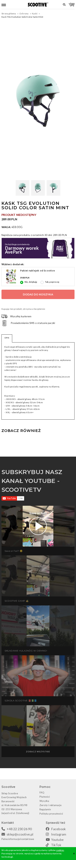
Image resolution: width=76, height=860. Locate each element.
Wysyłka (44, 800)
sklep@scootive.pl (20, 834)
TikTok (56, 845)
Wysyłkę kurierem (20, 316)
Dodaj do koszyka (38, 294)
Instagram (58, 834)
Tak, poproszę (52, 282)
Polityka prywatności (51, 813)
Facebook (58, 829)
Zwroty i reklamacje (50, 805)
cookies (60, 850)
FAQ (41, 792)
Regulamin (45, 809)
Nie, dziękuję (31, 282)
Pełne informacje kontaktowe (17, 839)
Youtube (57, 840)
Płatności (44, 796)
